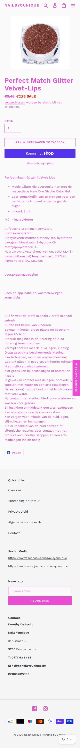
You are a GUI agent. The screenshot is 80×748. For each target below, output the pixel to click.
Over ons (15, 490)
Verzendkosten (15, 102)
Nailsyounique (22, 5)
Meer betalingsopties (40, 163)
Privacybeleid (18, 511)
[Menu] (72, 5)
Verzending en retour (24, 501)
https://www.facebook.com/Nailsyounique (37, 558)
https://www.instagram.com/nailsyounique (38, 566)
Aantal (9, 120)
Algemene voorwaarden (25, 522)
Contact (14, 533)
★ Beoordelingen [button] (76, 377)
